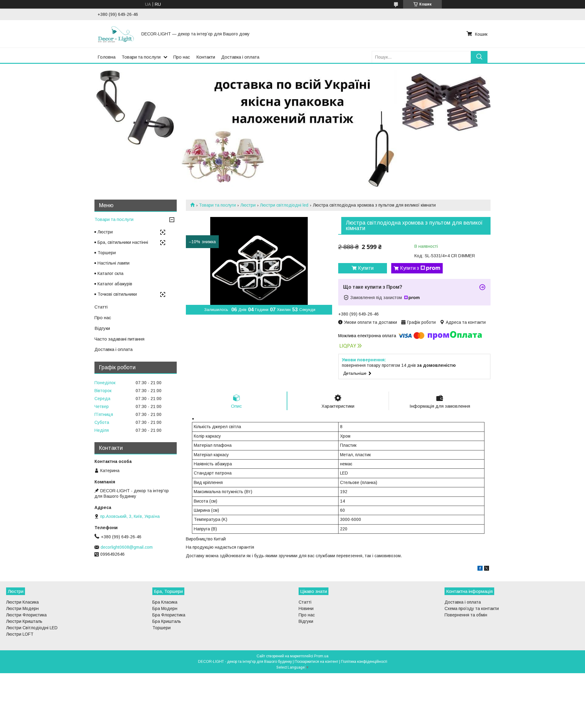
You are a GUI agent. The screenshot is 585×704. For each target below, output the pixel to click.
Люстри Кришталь (24, 621)
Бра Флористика (168, 614)
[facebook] (480, 569)
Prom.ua (321, 656)
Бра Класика (164, 602)
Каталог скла (110, 273)
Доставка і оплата (240, 57)
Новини (306, 608)
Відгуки (102, 328)
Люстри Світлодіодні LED (32, 627)
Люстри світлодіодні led (284, 205)
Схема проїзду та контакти (472, 608)
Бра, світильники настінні (123, 242)
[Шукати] (479, 57)
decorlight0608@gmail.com (127, 547)
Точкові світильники (117, 294)
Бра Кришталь (166, 621)
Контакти (205, 57)
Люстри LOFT (20, 634)
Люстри (248, 205)
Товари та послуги (141, 57)
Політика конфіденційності (364, 661)
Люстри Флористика (26, 614)
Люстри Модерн (22, 608)
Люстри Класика (22, 602)
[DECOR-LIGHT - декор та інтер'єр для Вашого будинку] (116, 33)
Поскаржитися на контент (316, 661)
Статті (101, 306)
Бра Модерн (164, 608)
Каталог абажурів (115, 283)
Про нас (181, 57)
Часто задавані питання (119, 338)
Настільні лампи (113, 263)
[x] (486, 569)
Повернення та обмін (466, 614)
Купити (366, 268)
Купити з (409, 268)
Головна (106, 57)
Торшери (107, 252)
